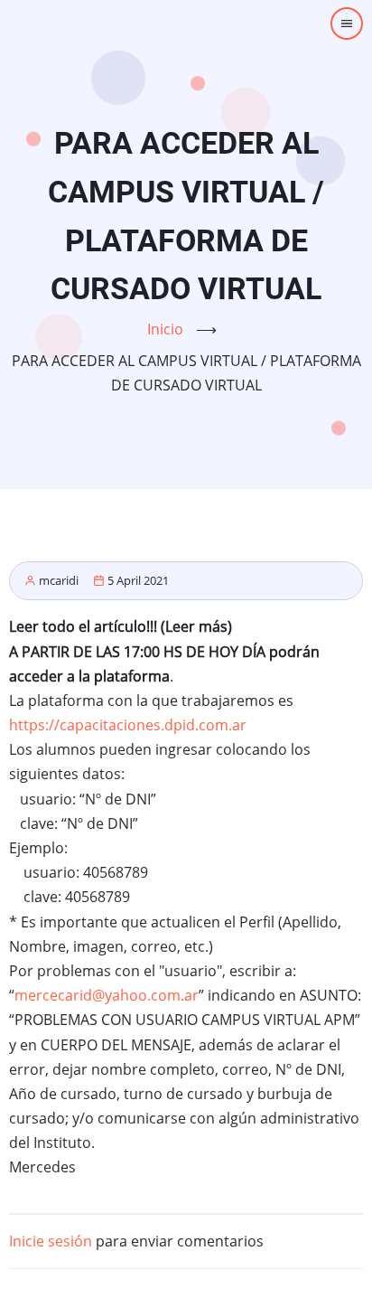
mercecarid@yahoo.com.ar (106, 995)
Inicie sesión (50, 1241)
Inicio (165, 329)
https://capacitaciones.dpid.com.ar (127, 725)
